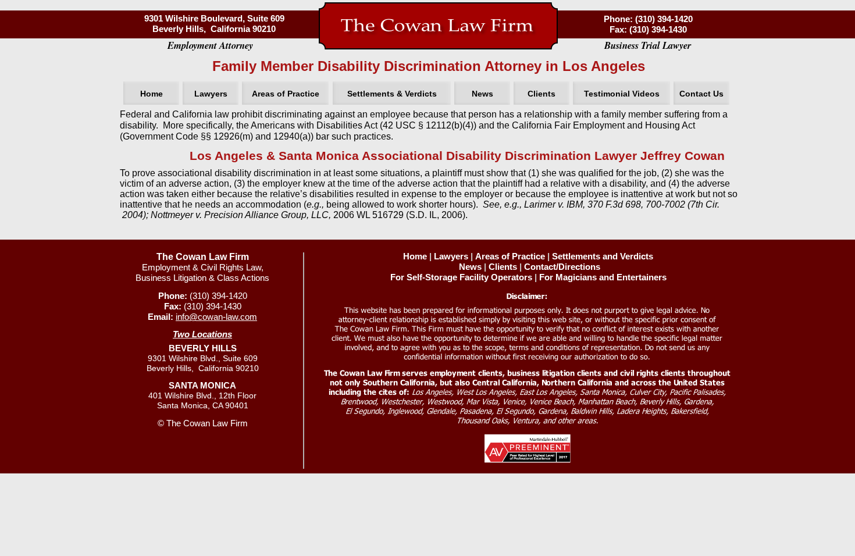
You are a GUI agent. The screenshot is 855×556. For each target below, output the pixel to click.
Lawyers (451, 256)
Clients (503, 267)
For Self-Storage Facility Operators (461, 277)
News (470, 267)
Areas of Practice (510, 256)
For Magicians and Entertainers (603, 277)
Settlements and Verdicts (602, 256)
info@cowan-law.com (216, 317)
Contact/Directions (562, 267)
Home (415, 256)
